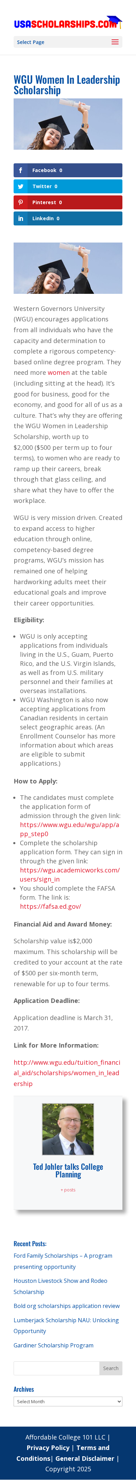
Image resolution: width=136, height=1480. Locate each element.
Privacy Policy (49, 1447)
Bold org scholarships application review (67, 1306)
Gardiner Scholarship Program (53, 1345)
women (59, 372)
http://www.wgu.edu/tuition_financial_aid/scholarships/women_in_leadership (67, 1073)
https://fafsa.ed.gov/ (50, 906)
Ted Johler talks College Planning (68, 1170)
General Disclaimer (85, 1458)
